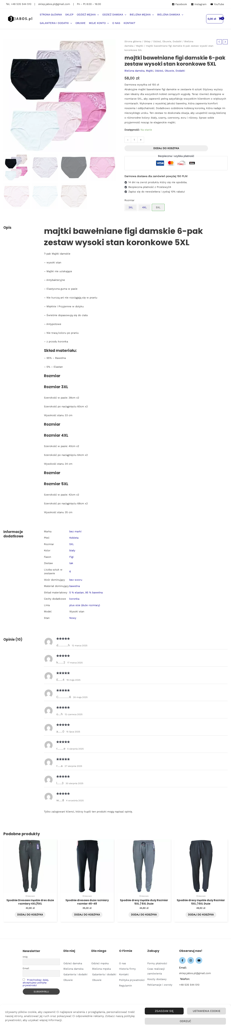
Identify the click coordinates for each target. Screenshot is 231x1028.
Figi (71, 556)
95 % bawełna (94, 592)
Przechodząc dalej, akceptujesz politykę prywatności (36, 982)
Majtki (139, 45)
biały (72, 550)
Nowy (72, 617)
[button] (97, 14)
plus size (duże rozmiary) (84, 605)
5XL (71, 544)
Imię (25, 956)
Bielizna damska (134, 70)
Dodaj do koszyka (166, 148)
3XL (131, 207)
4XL (144, 207)
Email (26, 968)
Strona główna (132, 41)
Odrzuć (185, 1021)
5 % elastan (76, 592)
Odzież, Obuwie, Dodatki (167, 41)
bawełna (74, 586)
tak (71, 563)
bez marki (75, 531)
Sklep (147, 41)
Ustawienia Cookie (206, 1011)
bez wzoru (75, 579)
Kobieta (73, 537)
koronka (74, 598)
